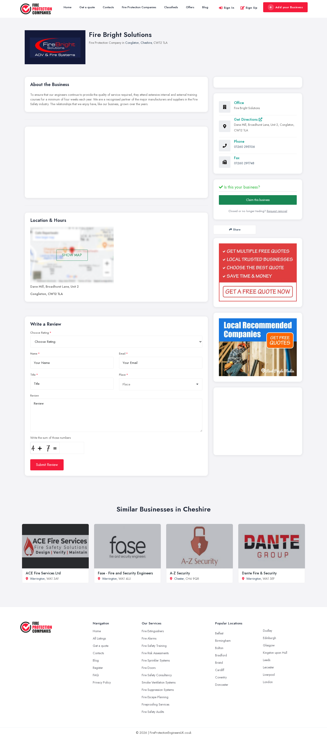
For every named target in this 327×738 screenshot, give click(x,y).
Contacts (108, 7)
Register (98, 668)
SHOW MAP (72, 255)
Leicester (268, 667)
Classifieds (171, 7)
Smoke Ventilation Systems (159, 682)
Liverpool (269, 674)
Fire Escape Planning (155, 697)
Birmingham (223, 640)
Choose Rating (39, 333)
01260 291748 (244, 163)
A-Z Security (180, 573)
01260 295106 (244, 146)
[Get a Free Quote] (258, 272)
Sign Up (251, 8)
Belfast (219, 633)
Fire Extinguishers (153, 631)
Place (122, 375)
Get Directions (246, 119)
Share (236, 229)
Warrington (37, 578)
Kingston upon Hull (275, 652)
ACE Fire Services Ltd (43, 573)
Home (67, 7)
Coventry (221, 677)
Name (33, 354)
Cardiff (219, 670)
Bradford (221, 655)
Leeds (266, 660)
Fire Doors (148, 668)
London (268, 682)
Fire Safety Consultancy (157, 675)
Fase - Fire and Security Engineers (125, 573)
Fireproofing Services (155, 704)
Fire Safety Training (154, 646)
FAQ (96, 675)
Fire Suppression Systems (158, 690)
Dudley (267, 630)
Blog (205, 7)
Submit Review (47, 464)
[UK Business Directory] (258, 347)
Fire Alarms (149, 638)
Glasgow (269, 645)
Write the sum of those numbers (50, 437)
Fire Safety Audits (153, 712)
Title (33, 375)
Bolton (219, 648)
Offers (190, 7)
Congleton (132, 42)
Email (122, 354)
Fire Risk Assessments (155, 653)
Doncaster (221, 684)
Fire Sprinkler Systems (156, 660)
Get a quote (87, 7)
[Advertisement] (116, 163)
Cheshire (146, 42)
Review (34, 396)
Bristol (219, 662)
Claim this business (258, 200)
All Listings (99, 638)
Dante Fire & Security (259, 573)
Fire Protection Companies (139, 7)
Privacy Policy (102, 682)
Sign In (229, 8)
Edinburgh (269, 638)
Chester (179, 578)
